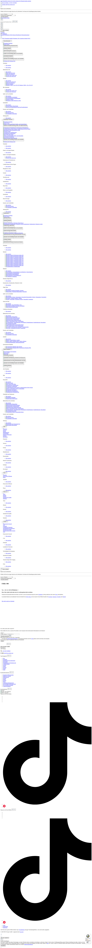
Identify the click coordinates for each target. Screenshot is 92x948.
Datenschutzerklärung (28, 944)
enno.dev (22, 931)
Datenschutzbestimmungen (12, 638)
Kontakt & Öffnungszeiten (8, 674)
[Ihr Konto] (2, 28)
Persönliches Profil (8, 34)
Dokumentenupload (25, 34)
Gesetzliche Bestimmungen (8, 682)
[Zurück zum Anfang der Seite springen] (2, 939)
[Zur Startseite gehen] (5, 17)
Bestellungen (18, 34)
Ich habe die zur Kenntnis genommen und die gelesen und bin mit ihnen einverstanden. (26, 638)
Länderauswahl (4, 15)
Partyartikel (5, 661)
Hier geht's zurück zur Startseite (8, 601)
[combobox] (6, 22)
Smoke (4, 666)
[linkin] (3, 698)
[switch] (88, 942)
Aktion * (2, 632)
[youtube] (3, 701)
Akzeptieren (3, 945)
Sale (4, 658)
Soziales (4, 678)
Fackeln (4, 665)
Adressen (14, 34)
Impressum (5, 927)
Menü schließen (6, 30)
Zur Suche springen (15, 1)
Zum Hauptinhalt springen (6, 1)
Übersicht (3, 34)
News (56, 594)
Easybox (4, 667)
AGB (32, 638)
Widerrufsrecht (6, 677)
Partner (4, 679)
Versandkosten (22, 929)
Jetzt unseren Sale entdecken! (8, 6)
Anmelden (3, 32)
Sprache (2, 14)
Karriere (4, 680)
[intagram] (3, 697)
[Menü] (2, 19)
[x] (3, 700)
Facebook (50, 596)
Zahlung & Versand (7, 676)
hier (48, 943)
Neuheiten (40, 594)
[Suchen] (13, 22)
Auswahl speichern (4, 16)
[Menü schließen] (3, 42)
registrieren (5, 33)
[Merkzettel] (1, 36)
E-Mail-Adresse (4, 634)
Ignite (4, 669)
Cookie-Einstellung (7, 686)
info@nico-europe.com (8, 653)
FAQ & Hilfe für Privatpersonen (9, 684)
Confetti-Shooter (6, 664)
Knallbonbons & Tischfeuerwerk (9, 662)
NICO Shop (28, 596)
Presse (4, 681)
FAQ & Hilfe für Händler (8, 685)
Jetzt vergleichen (6, 937)
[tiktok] (47, 804)
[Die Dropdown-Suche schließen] (16, 22)
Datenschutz (5, 926)
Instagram (55, 596)
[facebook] (3, 696)
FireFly (4, 668)
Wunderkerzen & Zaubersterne (9, 660)
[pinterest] (4, 807)
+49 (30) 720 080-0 (6, 651)
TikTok (64, 596)
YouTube (59, 596)
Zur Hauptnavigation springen (25, 1)
